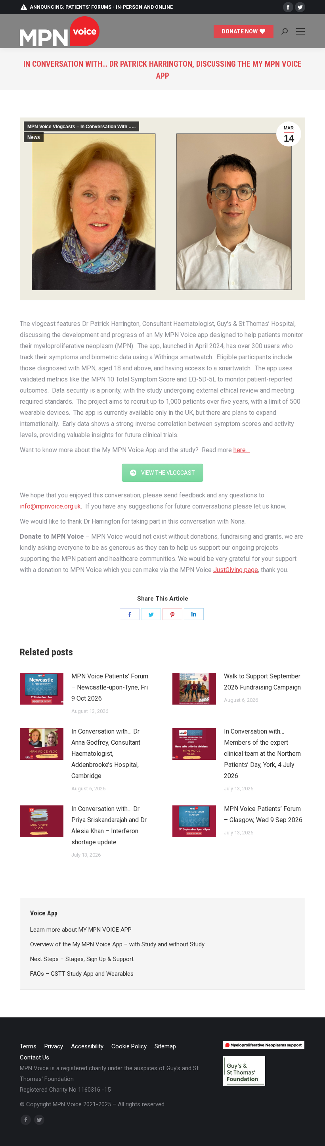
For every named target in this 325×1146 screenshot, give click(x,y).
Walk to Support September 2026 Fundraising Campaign (262, 681)
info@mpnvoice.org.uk (50, 506)
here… (241, 450)
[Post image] (41, 689)
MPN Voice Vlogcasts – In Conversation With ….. (81, 126)
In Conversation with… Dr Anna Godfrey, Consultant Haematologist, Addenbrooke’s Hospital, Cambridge (105, 754)
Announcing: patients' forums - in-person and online (101, 7)
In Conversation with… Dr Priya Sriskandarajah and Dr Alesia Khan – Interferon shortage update (109, 825)
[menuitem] (28, 1046)
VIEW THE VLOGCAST (168, 473)
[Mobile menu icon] (300, 31)
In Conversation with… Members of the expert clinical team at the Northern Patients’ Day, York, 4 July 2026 (262, 754)
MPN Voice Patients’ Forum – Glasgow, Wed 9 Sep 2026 (263, 814)
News (33, 137)
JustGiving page (235, 570)
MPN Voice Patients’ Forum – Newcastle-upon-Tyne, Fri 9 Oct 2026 (109, 687)
